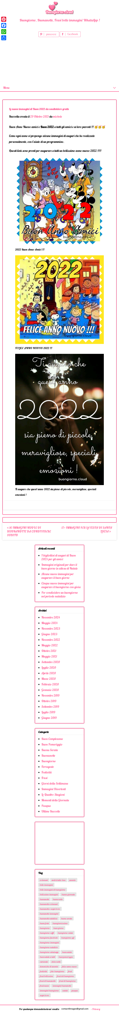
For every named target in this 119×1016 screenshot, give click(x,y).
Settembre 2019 (50, 706)
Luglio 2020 (48, 667)
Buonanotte (48, 755)
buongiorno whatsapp (49, 952)
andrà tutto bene (59, 880)
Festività (46, 772)
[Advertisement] (59, 61)
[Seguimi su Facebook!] (70, 36)
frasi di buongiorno (67, 981)
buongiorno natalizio (49, 947)
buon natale (67, 952)
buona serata (66, 918)
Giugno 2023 (49, 634)
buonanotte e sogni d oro (50, 909)
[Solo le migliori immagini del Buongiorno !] (59, 8)
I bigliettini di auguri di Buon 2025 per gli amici (58, 557)
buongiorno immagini (49, 942)
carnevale (44, 961)
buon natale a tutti (47, 957)
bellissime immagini (49, 894)
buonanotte (44, 899)
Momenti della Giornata (55, 800)
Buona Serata (49, 750)
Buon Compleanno (52, 739)
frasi (70, 971)
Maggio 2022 (49, 645)
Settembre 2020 (50, 662)
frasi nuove (44, 985)
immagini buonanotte (62, 985)
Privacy (96, 1009)
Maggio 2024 (49, 623)
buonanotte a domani (49, 904)
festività (43, 971)
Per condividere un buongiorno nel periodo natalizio (59, 594)
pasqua (75, 990)
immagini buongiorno (49, 990)
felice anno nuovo (69, 966)
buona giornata (68, 894)
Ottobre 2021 (48, 651)
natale (65, 990)
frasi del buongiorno (65, 976)
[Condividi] (4, 38)
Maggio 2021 (49, 656)
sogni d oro (44, 995)
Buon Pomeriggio (51, 744)
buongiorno (45, 928)
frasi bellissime (46, 976)
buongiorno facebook (49, 937)
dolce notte (56, 961)
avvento (72, 880)
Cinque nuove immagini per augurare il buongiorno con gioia (61, 585)
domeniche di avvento (49, 966)
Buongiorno (48, 761)
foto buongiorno (57, 971)
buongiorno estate (65, 933)
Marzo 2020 (48, 679)
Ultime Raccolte (50, 811)
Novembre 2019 (50, 695)
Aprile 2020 (48, 673)
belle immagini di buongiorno (52, 889)
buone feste (44, 923)
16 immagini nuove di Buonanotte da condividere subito (29, 531)
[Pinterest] (4, 19)
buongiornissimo (60, 923)
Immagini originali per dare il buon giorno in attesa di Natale (59, 566)
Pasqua (46, 806)
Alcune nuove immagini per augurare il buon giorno (57, 576)
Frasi (44, 778)
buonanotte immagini (49, 913)
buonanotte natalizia (48, 918)
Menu (6, 88)
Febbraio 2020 (50, 684)
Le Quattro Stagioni (53, 794)
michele (57, 116)
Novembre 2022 (50, 640)
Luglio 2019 (48, 712)
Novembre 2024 (50, 617)
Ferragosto (47, 767)
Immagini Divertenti (53, 789)
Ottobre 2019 (48, 701)
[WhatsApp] (4, 32)
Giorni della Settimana (54, 783)
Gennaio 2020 (50, 690)
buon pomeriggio (66, 957)
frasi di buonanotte (48, 981)
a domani (44, 880)
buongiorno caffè (47, 933)
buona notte (58, 899)
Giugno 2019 (49, 718)
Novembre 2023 (50, 628)
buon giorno (58, 928)
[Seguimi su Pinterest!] (49, 36)
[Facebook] (4, 25)
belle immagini (46, 885)
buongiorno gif (67, 937)
